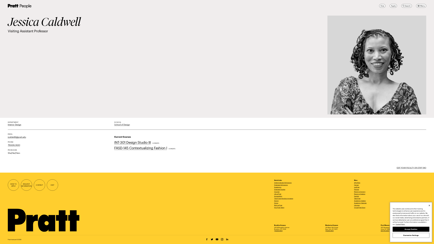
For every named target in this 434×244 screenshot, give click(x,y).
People (25, 5)
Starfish (356, 196)
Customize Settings (411, 235)
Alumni (276, 201)
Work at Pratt (278, 205)
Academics (277, 187)
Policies (356, 189)
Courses (277, 191)
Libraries (357, 205)
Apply (393, 6)
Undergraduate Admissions (283, 182)
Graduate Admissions (281, 185)
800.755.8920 (385, 231)
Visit (52, 185)
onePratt (356, 187)
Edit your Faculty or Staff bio (411, 168)
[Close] (429, 205)
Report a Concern (359, 191)
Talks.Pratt (357, 198)
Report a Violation (359, 194)
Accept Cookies (411, 229)
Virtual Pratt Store (359, 207)
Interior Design (14, 124)
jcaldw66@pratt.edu (17, 137)
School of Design (122, 124)
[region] (411, 222)
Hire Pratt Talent (279, 207)
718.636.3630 (14, 145)
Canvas (356, 185)
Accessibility (278, 196)
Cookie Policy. (400, 224)
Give (382, 6)
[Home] (44, 220)
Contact (39, 185)
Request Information (26, 185)
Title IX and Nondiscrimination (283, 198)
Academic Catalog (360, 201)
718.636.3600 (278, 231)
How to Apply (13, 185)
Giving (276, 203)
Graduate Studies (279, 189)
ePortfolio (357, 182)
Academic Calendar (360, 203)
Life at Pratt (277, 194)
